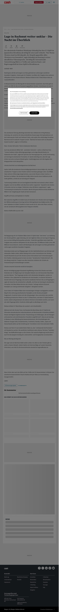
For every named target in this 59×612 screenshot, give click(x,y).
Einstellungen (23, 112)
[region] (29, 102)
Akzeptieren (34, 112)
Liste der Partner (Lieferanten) (16, 108)
